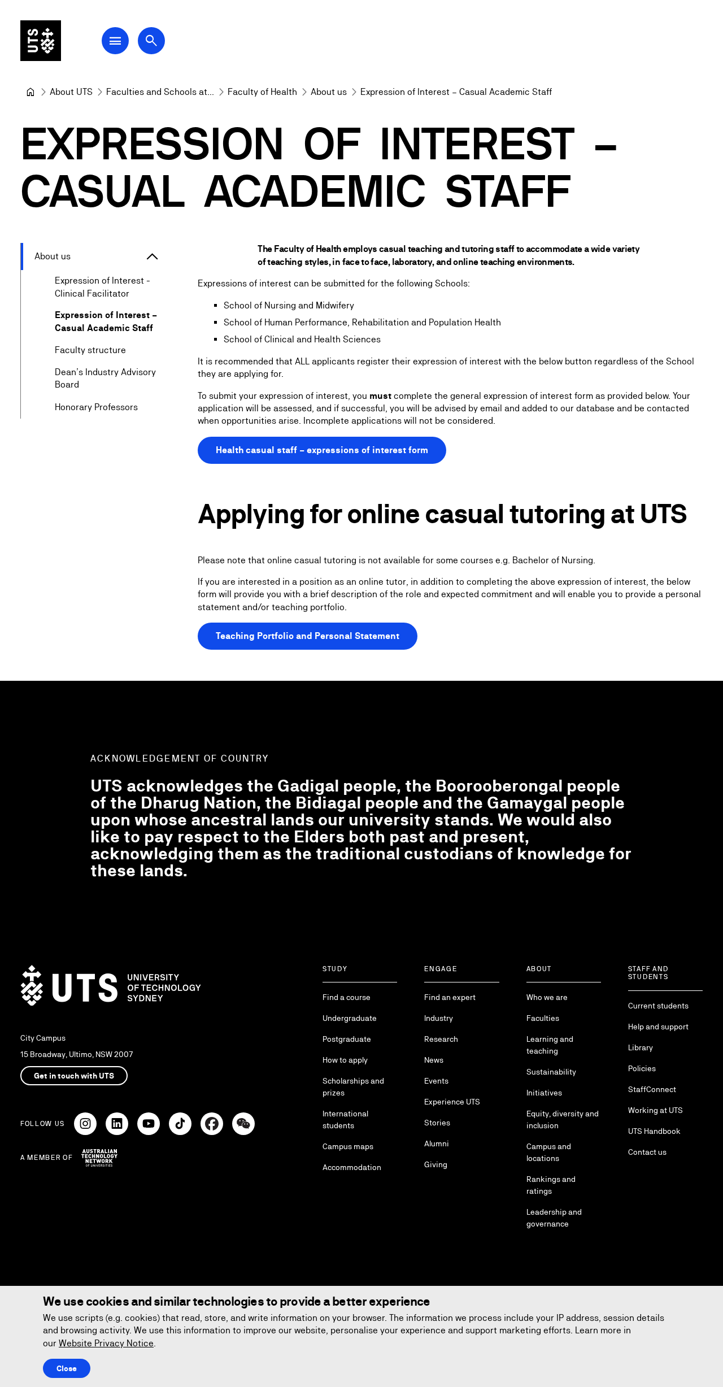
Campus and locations (548, 1152)
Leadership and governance (554, 1217)
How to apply (345, 1059)
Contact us (647, 1151)
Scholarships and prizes (353, 1086)
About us (52, 256)
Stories (437, 1122)
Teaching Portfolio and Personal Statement (307, 636)
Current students (658, 1005)
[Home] (30, 92)
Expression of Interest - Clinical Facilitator (102, 286)
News (433, 1059)
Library (640, 1047)
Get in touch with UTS (74, 1075)
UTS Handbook (654, 1131)
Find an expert (450, 997)
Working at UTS (655, 1110)
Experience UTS (452, 1101)
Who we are (547, 997)
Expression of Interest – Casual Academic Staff (106, 321)
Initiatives (544, 1092)
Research (441, 1038)
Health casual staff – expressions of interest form (322, 450)
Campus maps (348, 1146)
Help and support (658, 1026)
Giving (435, 1164)
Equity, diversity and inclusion (562, 1119)
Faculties (542, 1018)
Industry (438, 1018)
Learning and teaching (549, 1044)
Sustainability (551, 1071)
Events (436, 1080)
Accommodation (352, 1167)
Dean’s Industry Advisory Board (105, 378)
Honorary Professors (96, 407)
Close (66, 1368)
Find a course (347, 997)
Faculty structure (90, 350)
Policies (642, 1068)
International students (345, 1119)
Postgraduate (347, 1038)
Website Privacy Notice (106, 1343)
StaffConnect (652, 1089)
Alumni (436, 1143)
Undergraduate (350, 1018)
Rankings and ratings (551, 1185)
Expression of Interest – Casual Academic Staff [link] (456, 91)
